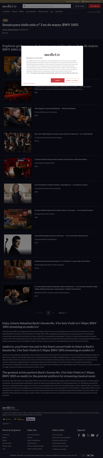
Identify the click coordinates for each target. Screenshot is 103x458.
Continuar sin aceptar (29, 83)
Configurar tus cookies (71, 80)
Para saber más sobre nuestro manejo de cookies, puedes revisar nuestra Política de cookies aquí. (54, 73)
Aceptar (57, 80)
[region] (52, 66)
